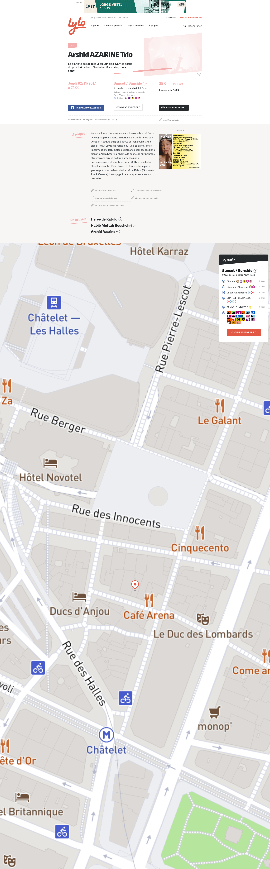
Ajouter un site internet (106, 198)
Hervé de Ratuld (104, 219)
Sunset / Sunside (128, 83)
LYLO (77, 26)
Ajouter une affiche (186, 75)
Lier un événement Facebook (148, 190)
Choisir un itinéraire (243, 332)
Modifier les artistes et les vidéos (109, 205)
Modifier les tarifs (171, 120)
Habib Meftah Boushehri (111, 225)
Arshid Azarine (103, 231)
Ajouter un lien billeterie (146, 198)
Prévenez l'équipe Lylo (91, 119)
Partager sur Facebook (88, 108)
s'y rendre (128, 107)
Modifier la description (105, 190)
